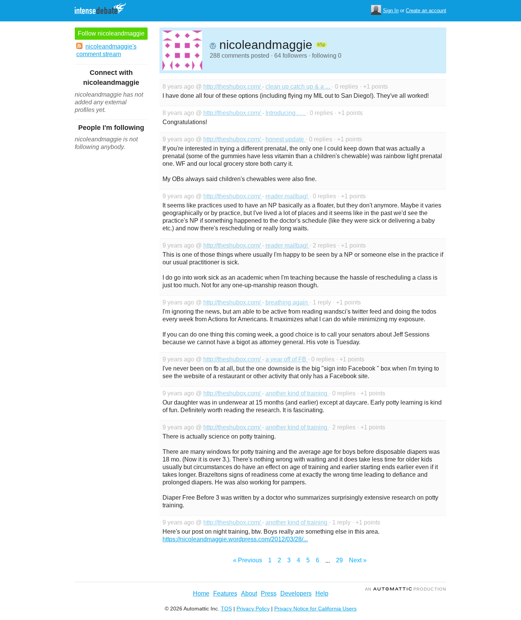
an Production (405, 589)
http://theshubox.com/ (232, 86)
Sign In (391, 10)
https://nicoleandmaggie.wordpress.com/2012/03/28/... (235, 539)
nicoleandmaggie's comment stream (106, 50)
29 (339, 560)
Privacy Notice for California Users (315, 608)
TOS (226, 608)
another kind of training (297, 393)
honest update (285, 139)
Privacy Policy (253, 608)
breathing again (287, 302)
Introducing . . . (285, 113)
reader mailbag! (287, 196)
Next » (358, 560)
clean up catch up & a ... (298, 86)
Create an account (426, 10)
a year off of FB (286, 359)
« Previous (247, 560)
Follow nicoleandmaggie (111, 33)
